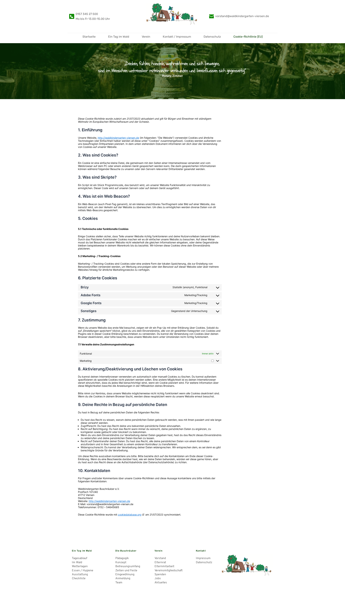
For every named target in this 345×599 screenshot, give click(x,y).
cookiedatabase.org (129, 514)
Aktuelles (161, 582)
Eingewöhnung (124, 574)
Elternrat (160, 562)
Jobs (158, 578)
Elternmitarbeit (165, 566)
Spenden (160, 574)
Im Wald (77, 562)
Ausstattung (80, 574)
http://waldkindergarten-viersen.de (118, 137)
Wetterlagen (80, 566)
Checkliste (79, 578)
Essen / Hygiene (82, 570)
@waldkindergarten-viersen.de (248, 16)
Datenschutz (204, 562)
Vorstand (160, 558)
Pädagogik (122, 558)
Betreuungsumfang (127, 566)
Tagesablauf (79, 558)
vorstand (221, 16)
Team (119, 582)
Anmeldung (123, 578)
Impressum (203, 558)
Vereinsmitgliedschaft (169, 570)
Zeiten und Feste (126, 570)
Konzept (120, 562)
